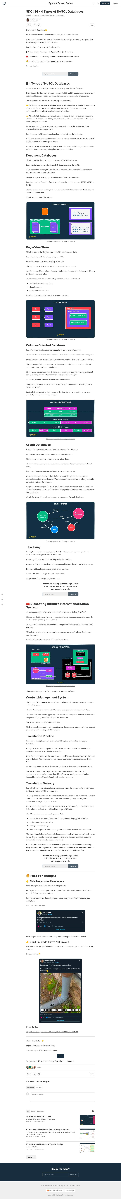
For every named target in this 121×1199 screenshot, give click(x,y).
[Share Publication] (98, 3)
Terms (66, 1185)
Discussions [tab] (40, 1111)
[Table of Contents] (2, 599)
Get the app (70, 1190)
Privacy (61, 1185)
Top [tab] (28, 1111)
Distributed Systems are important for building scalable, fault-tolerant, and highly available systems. (50, 1133)
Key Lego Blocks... (32, 1147)
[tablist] (34, 1087)
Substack (51, 1195)
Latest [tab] (33, 1111)
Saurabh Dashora (36, 19)
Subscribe (105, 3)
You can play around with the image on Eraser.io (60, 242)
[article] (60, 1120)
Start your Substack (55, 1190)
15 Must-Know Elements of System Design (44, 1144)
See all (30, 1157)
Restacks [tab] (38, 1087)
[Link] (23, 83)
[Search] (93, 3)
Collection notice (74, 1185)
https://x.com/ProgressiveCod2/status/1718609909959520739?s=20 (52, 1032)
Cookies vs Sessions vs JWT (38, 1116)
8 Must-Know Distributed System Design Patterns (47, 1130)
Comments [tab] (30, 1087)
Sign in (115, 3)
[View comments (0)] (34, 25)
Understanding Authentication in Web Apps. (40, 1119)
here (82, 850)
